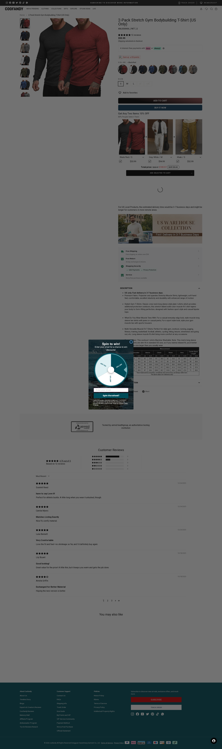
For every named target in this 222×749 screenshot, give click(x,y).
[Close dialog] (131, 342)
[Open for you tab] (214, 741)
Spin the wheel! (111, 395)
